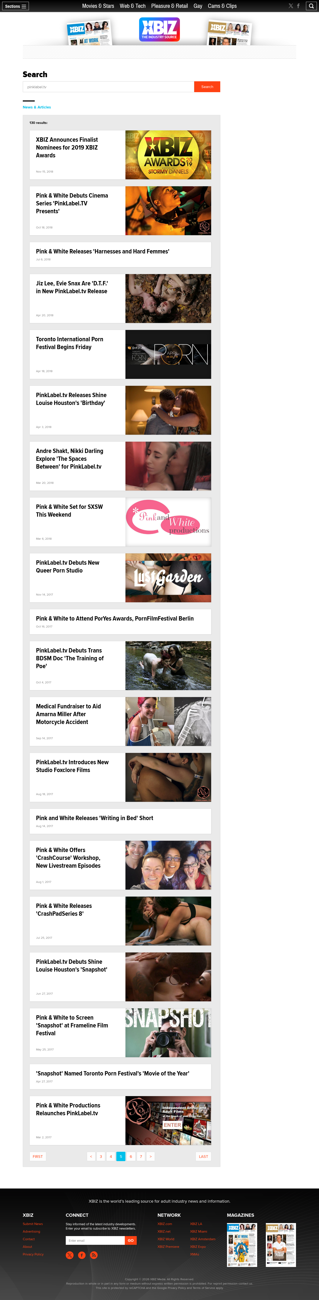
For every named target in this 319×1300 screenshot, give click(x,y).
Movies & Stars (98, 6)
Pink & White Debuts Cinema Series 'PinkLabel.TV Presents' (72, 203)
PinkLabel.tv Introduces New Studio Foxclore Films (72, 765)
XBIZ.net (164, 1231)
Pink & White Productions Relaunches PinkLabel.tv (68, 1109)
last (203, 1156)
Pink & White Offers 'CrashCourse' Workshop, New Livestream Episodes (68, 857)
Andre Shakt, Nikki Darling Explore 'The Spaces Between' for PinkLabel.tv (69, 458)
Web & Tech (133, 6)
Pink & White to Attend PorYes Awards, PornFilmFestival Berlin (115, 618)
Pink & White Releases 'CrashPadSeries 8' (64, 909)
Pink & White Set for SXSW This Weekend (69, 510)
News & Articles (37, 107)
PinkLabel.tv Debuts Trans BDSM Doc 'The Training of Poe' (70, 658)
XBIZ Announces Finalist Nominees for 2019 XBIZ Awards (67, 147)
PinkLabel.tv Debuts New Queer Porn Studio (67, 566)
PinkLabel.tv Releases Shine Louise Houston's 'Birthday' (71, 398)
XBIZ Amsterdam (202, 1239)
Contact (29, 1239)
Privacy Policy (33, 1254)
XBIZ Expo (198, 1246)
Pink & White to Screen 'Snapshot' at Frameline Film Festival (72, 1025)
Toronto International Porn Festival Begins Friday (69, 342)
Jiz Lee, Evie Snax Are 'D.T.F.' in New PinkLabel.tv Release (72, 287)
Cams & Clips (222, 6)
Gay (198, 6)
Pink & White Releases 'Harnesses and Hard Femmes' (102, 251)
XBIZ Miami (198, 1231)
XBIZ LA (196, 1223)
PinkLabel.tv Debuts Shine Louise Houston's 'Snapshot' (71, 965)
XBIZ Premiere (168, 1246)
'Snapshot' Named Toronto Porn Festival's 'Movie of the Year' (112, 1073)
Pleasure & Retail (169, 6)
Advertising (31, 1231)
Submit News (33, 1223)
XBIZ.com (165, 1223)
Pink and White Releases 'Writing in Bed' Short (94, 817)
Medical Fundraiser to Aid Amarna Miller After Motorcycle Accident (68, 713)
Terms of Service (204, 1288)
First (38, 1156)
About (27, 1246)
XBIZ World (166, 1239)
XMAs (194, 1254)
